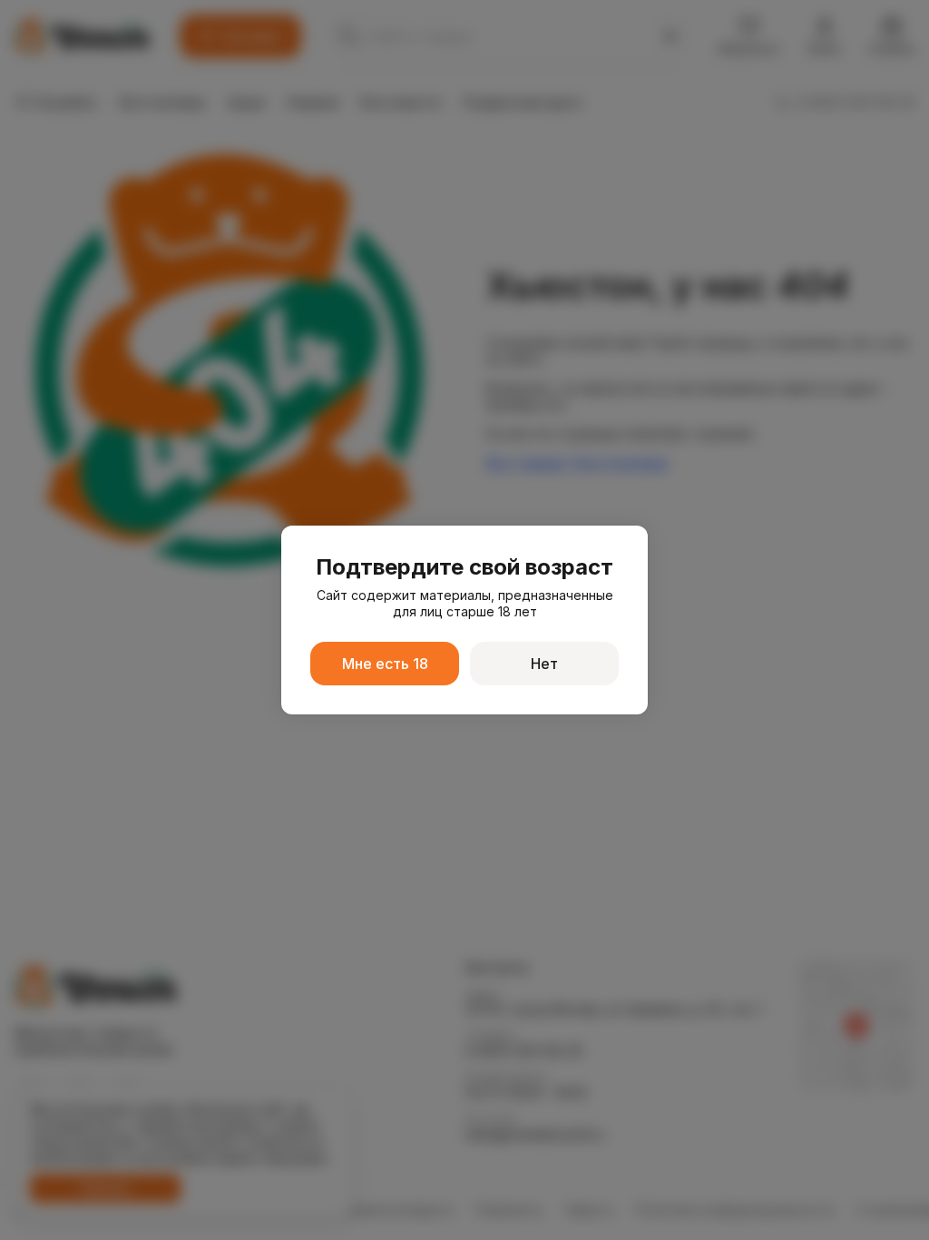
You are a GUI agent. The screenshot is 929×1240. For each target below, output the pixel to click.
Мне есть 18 (385, 663)
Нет (544, 663)
